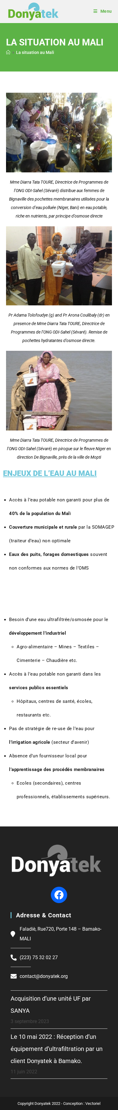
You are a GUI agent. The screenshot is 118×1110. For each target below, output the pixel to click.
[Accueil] (8, 52)
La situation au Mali (35, 52)
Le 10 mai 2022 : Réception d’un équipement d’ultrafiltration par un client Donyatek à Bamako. (57, 1049)
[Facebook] (59, 895)
